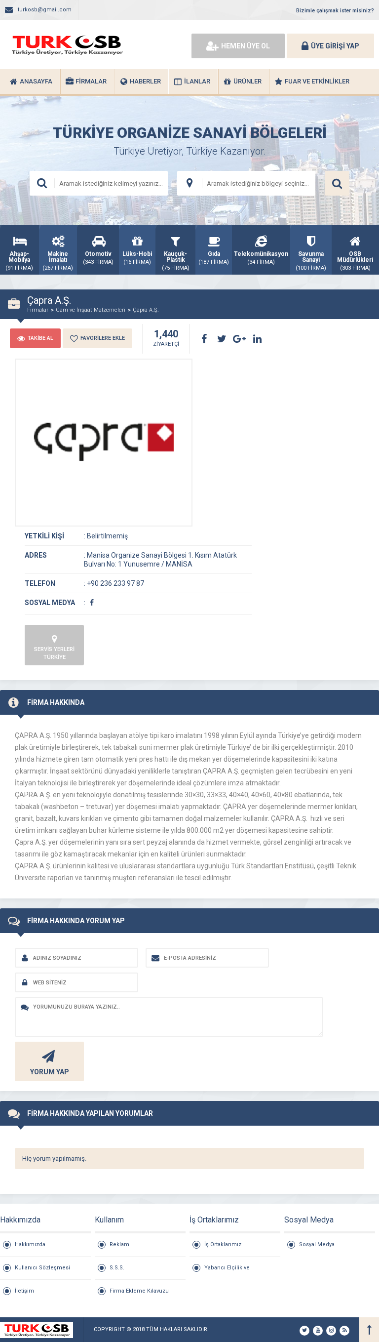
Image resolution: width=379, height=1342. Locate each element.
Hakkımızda (30, 1244)
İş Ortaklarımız (222, 1244)
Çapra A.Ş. (146, 310)
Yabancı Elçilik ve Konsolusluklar (227, 1271)
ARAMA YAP (337, 183)
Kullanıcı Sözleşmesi (42, 1267)
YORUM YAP (49, 1072)
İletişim (24, 1291)
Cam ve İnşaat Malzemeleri (90, 310)
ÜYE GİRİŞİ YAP (335, 46)
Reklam (119, 1244)
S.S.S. (117, 1267)
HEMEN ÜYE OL (245, 46)
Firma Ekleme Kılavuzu (139, 1291)
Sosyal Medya (317, 1244)
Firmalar (37, 310)
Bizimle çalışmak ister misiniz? (335, 10)
